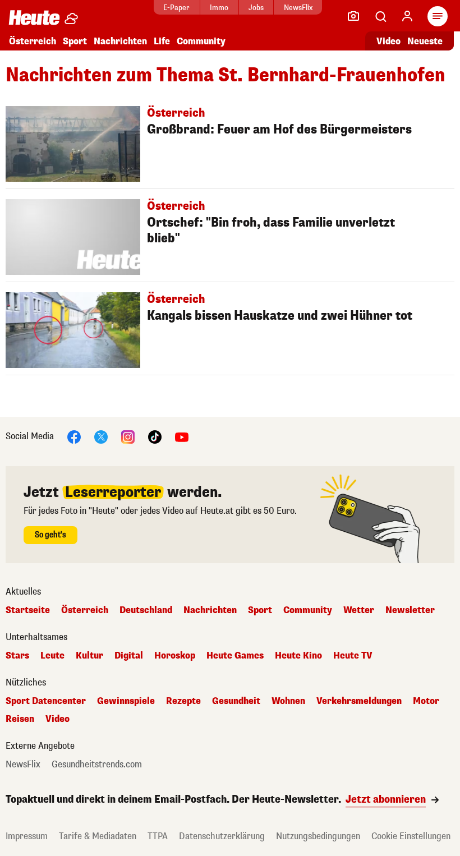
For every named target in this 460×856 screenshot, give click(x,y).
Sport (75, 41)
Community (201, 41)
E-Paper (176, 7)
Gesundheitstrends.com (97, 764)
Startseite (28, 610)
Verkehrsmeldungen (359, 701)
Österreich (32, 41)
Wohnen (288, 701)
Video (388, 41)
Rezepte (183, 701)
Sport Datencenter (46, 701)
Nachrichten (210, 610)
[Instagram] (128, 436)
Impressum (27, 836)
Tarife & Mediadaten (97, 836)
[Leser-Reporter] (353, 16)
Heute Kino (298, 655)
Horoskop (174, 655)
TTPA (158, 836)
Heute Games (235, 655)
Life (162, 41)
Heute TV (352, 655)
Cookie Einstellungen (410, 836)
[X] (101, 436)
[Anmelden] (407, 16)
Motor (426, 701)
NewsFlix (298, 7)
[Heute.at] (34, 17)
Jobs (256, 7)
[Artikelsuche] (380, 16)
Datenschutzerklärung (222, 836)
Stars (17, 655)
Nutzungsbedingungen (318, 836)
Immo (219, 7)
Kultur (89, 655)
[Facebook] (74, 436)
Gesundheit (236, 701)
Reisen (20, 719)
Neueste (425, 41)
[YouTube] (181, 436)
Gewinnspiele (126, 701)
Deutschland (145, 610)
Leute (52, 655)
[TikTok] (155, 436)
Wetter (358, 610)
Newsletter (410, 610)
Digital (128, 655)
